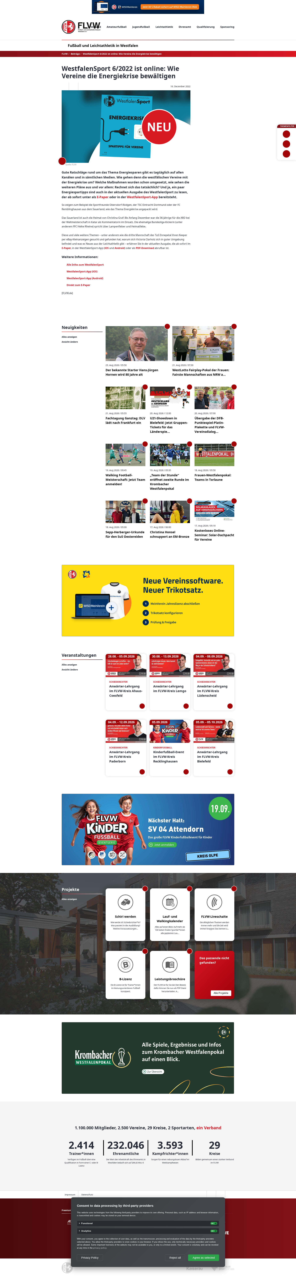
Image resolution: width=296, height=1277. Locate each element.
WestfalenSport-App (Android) (85, 278)
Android (119, 248)
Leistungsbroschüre (170, 979)
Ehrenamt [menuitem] (185, 27)
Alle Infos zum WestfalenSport (85, 264)
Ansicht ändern (70, 341)
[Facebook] (64, 86)
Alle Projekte (221, 993)
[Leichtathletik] (286, 144)
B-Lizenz (125, 979)
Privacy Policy (90, 1257)
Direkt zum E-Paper (78, 285)
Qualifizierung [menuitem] (206, 27)
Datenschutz (87, 1194)
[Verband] (286, 154)
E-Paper (103, 197)
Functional (87, 1223)
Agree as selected (204, 1257)
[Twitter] (73, 86)
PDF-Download (145, 248)
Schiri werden (125, 916)
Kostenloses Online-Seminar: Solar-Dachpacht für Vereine (214, 535)
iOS (107, 248)
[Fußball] (286, 134)
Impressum (70, 1194)
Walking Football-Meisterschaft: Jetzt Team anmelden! (125, 479)
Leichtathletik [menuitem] (164, 27)
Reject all (175, 1257)
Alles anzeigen (69, 336)
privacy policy (100, 1248)
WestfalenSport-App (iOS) (82, 271)
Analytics (86, 1231)
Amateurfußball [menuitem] (117, 27)
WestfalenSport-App (142, 197)
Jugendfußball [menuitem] (141, 27)
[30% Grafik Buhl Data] (148, 7)
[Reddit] (82, 86)
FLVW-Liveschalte (214, 916)
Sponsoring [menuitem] (227, 27)
